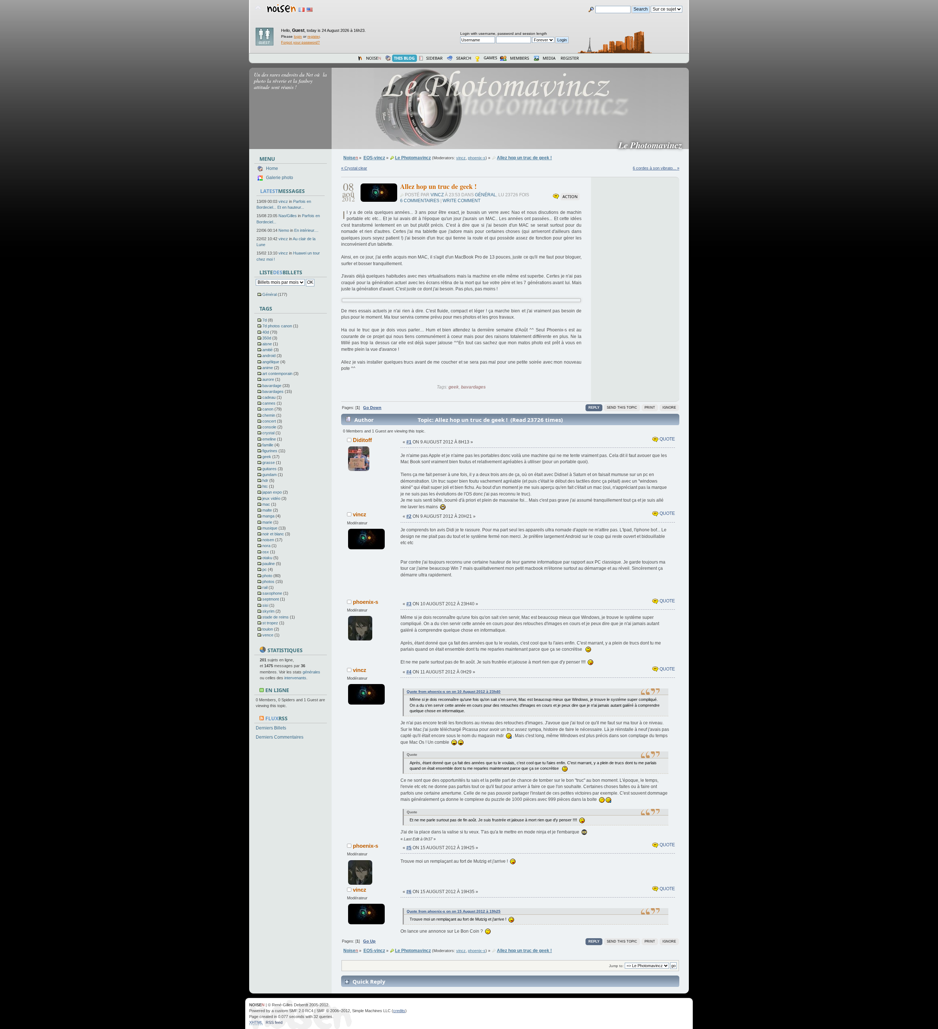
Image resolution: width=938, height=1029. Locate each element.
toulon (267, 629)
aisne (267, 344)
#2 (408, 516)
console (269, 427)
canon (267, 409)
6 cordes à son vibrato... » (656, 168)
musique (269, 528)
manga (268, 516)
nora (266, 545)
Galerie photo (279, 177)
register (313, 36)
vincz (283, 201)
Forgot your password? (300, 42)
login (298, 36)
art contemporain (277, 373)
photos (268, 581)
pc (264, 569)
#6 (408, 891)
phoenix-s (476, 158)
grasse (268, 462)
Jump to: (616, 966)
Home (272, 168)
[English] (310, 10)
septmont (270, 599)
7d (264, 320)
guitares (269, 469)
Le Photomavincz (653, 145)
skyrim (268, 611)
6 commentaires (419, 200)
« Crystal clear (354, 168)
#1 (408, 442)
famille (267, 445)
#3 (408, 603)
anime (267, 367)
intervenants (295, 678)
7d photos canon (277, 326)
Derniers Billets (271, 728)
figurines (269, 451)
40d (265, 332)
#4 (408, 672)
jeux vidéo (271, 498)
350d (266, 338)
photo (267, 575)
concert (269, 421)
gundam (269, 474)
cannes (269, 403)
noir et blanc (273, 534)
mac (266, 504)
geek (266, 456)
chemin (268, 415)
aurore (268, 379)
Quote (666, 439)
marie (267, 522)
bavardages (273, 391)
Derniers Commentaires (279, 737)
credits (399, 1010)
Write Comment (461, 200)
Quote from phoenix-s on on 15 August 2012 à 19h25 (454, 911)
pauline (268, 563)
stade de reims (275, 617)
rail (264, 587)
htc (265, 486)
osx (265, 552)
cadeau (269, 397)
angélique (270, 362)
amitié (267, 350)
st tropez (270, 623)
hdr (265, 480)
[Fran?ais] (301, 10)
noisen (268, 540)
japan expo (272, 492)
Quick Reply (368, 981)
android (269, 355)
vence (267, 635)
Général (269, 294)
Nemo (283, 230)
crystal (268, 433)
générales (311, 672)
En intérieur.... (306, 230)
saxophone (272, 593)
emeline (269, 439)
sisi (265, 605)
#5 (408, 847)
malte (267, 510)
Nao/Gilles (287, 215)
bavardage (271, 385)
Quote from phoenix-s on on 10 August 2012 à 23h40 (454, 692)
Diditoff (362, 440)
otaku (267, 558)
